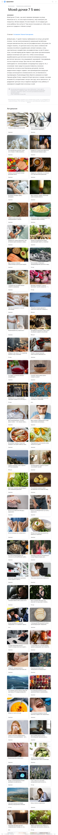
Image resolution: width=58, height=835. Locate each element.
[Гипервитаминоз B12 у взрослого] (17, 595)
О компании (6, 834)
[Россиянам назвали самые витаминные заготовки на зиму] (40, 483)
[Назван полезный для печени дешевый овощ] (17, 168)
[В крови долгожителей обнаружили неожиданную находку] (40, 663)
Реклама (12, 834)
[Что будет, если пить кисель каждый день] (17, 370)
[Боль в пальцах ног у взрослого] (17, 528)
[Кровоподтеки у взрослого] (17, 753)
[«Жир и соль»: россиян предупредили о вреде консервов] (17, 213)
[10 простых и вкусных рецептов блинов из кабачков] (40, 528)
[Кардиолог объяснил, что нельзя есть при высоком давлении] (40, 168)
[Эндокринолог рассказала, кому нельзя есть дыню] (40, 438)
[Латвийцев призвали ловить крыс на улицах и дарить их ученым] (40, 325)
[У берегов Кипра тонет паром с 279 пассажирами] (17, 460)
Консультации (11, 6)
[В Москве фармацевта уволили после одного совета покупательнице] (17, 573)
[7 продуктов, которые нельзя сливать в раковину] (17, 280)
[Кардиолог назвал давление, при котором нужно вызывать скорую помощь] (17, 235)
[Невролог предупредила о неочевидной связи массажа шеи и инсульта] (17, 663)
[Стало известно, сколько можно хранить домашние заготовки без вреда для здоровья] (40, 640)
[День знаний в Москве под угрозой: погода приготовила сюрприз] (40, 595)
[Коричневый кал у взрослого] (17, 325)
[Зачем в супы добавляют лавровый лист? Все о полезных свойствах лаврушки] (40, 753)
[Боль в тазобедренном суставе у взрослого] (40, 505)
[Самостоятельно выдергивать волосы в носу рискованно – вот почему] (17, 730)
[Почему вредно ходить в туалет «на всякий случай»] (40, 460)
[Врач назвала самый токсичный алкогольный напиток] (40, 190)
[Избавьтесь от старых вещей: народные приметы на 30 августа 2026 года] (17, 393)
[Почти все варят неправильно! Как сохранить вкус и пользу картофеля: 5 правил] (40, 213)
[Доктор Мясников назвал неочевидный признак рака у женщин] (40, 730)
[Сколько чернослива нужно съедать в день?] (40, 370)
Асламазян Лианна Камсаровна (23, 34)
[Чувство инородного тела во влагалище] (17, 303)
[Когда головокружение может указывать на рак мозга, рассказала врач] (17, 775)
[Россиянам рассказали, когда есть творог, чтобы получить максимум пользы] (17, 145)
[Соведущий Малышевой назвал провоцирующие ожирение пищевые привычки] (40, 618)
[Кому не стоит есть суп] (17, 708)
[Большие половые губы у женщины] (17, 190)
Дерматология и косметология (23, 6)
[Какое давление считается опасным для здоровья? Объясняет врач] (40, 123)
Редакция (27, 834)
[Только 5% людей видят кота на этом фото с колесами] (40, 393)
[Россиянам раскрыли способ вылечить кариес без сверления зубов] (40, 708)
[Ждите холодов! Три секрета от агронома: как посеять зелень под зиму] (40, 820)
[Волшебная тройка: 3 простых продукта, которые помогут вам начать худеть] (17, 438)
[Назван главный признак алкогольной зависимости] (40, 348)
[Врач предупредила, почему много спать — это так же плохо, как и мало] (17, 415)
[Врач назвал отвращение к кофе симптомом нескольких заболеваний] (40, 415)
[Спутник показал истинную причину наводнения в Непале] (17, 798)
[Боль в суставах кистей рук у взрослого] (17, 505)
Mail (2, 834)
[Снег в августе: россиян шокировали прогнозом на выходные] (40, 775)
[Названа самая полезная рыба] (17, 123)
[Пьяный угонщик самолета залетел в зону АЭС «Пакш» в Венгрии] (40, 303)
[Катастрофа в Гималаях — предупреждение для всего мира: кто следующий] (40, 258)
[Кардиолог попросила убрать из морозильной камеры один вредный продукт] (40, 145)
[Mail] (5, 1)
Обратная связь (49, 834)
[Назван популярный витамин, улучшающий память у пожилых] (40, 235)
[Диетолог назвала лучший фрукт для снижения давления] (17, 483)
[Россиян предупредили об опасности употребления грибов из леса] (17, 550)
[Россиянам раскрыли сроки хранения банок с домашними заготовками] (40, 685)
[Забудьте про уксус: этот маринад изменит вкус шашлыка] (17, 348)
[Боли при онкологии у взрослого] (40, 573)
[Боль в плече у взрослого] (40, 798)
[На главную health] (10, 1)
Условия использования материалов (37, 834)
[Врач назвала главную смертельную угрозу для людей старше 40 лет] (17, 258)
